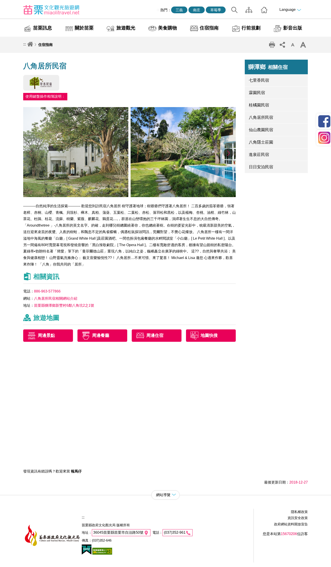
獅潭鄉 (268, 67)
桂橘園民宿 (259, 105)
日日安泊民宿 (261, 167)
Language (287, 9)
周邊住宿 (154, 335)
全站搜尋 (234, 9)
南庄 (196, 10)
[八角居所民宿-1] (75, 196)
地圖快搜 (209, 335)
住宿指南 (209, 27)
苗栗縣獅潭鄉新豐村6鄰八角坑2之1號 (64, 305)
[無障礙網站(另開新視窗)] (101, 553)
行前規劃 (251, 27)
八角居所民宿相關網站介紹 (55, 298)
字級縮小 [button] (292, 44)
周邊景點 (46, 335)
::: (158, 9)
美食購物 (167, 27)
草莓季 (215, 10)
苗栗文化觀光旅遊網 (51, 10)
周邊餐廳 (100, 335)
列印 (272, 44)
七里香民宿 (259, 80)
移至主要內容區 (12, 4)
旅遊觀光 (125, 27)
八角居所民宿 (261, 117)
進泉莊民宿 (259, 154)
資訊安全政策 (298, 518)
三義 (179, 10)
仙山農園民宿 (261, 130)
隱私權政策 (299, 512)
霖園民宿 (257, 92)
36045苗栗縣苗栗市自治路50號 (118, 532)
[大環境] (183, 196)
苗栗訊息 (42, 27)
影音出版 (292, 27)
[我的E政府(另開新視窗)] (86, 553)
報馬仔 (76, 471)
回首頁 (264, 9)
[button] (228, 153)
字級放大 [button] (303, 44)
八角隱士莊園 (261, 142)
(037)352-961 (175, 532)
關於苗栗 (84, 27)
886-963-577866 (47, 291)
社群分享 (282, 44)
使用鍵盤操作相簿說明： (45, 96)
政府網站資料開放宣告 (291, 524)
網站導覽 (248, 9)
